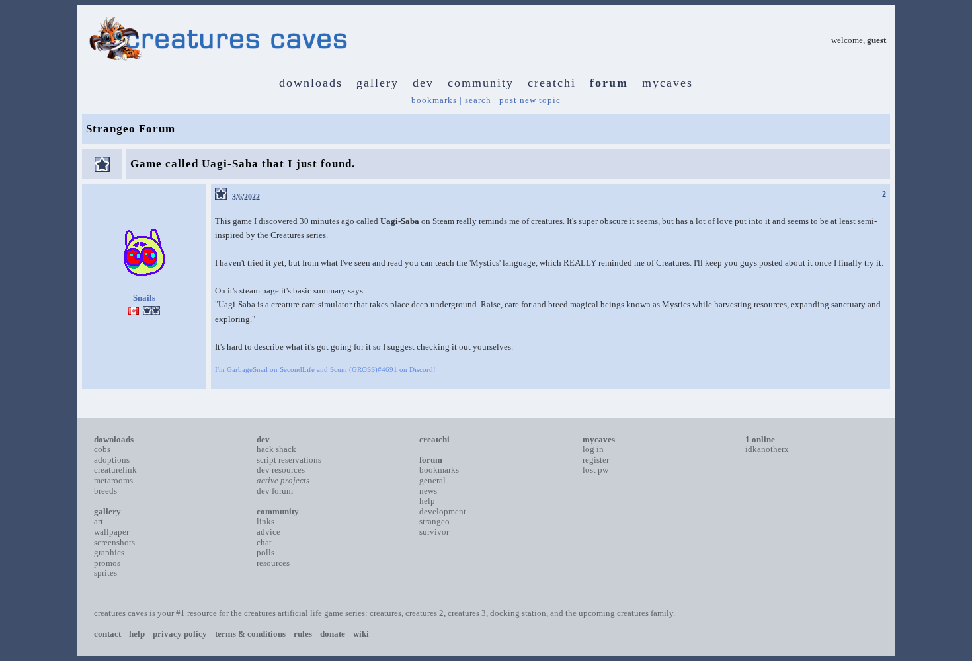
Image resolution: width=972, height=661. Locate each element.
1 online (760, 439)
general (432, 480)
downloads (311, 82)
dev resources (281, 470)
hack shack (276, 449)
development (442, 511)
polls (265, 552)
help (427, 501)
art (98, 521)
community (481, 82)
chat (264, 542)
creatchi (552, 82)
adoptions (112, 460)
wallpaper (111, 532)
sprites (105, 573)
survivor (434, 532)
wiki (361, 634)
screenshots (114, 542)
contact (107, 634)
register (596, 460)
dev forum (275, 491)
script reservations (289, 460)
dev (423, 82)
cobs (102, 449)
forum (609, 82)
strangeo (434, 521)
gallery (377, 82)
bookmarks (434, 100)
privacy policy (180, 634)
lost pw (595, 470)
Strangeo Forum (130, 128)
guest (876, 40)
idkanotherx (767, 449)
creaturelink (115, 470)
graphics (109, 552)
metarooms (113, 480)
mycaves (667, 82)
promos (107, 563)
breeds (105, 491)
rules (303, 634)
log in (593, 449)
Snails (144, 298)
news (428, 491)
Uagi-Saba (399, 221)
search (478, 100)
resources (273, 563)
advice (268, 532)
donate (332, 634)
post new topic (530, 100)
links (265, 521)
